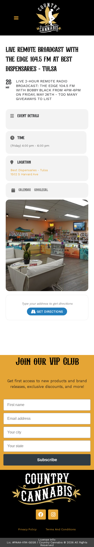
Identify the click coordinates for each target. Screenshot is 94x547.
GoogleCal (41, 190)
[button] (16, 18)
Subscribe (47, 460)
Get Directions (50, 311)
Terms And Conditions (61, 529)
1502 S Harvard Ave (24, 174)
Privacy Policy (27, 529)
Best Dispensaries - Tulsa (29, 170)
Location (24, 163)
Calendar (24, 190)
